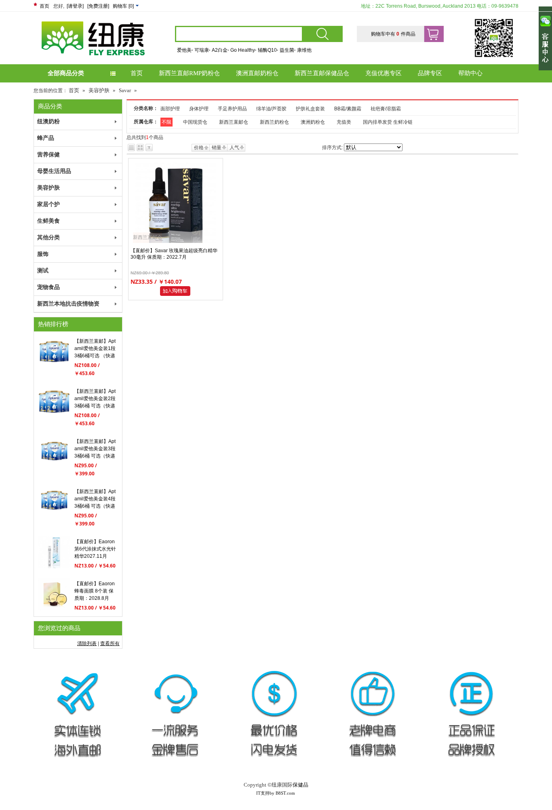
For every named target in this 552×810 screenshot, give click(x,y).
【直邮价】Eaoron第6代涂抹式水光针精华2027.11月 (95, 549)
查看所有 (110, 643)
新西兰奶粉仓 (274, 122)
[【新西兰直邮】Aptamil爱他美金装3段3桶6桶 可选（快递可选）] (54, 466)
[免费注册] (98, 6)
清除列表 (87, 643)
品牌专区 (430, 73)
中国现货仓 (195, 122)
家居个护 (48, 204)
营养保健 (48, 155)
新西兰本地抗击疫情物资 (68, 304)
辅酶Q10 (268, 50)
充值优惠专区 (383, 73)
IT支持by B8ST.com (275, 793)
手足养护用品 (232, 109)
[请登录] (75, 6)
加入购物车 (176, 291)
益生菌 (288, 50)
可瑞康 (202, 50)
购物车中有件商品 (393, 34)
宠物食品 (48, 287)
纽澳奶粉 (48, 121)
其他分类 (48, 237)
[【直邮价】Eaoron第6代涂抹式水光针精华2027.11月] (54, 567)
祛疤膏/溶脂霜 (386, 109)
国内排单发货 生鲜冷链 (388, 122)
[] (124, 6)
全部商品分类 (66, 73)
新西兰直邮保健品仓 (322, 73)
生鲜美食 (48, 221)
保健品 (300, 785)
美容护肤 (99, 90)
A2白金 (220, 50)
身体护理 (199, 109)
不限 (166, 122)
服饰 (42, 254)
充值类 (344, 122)
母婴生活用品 (54, 171)
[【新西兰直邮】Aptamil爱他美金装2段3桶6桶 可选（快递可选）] (54, 416)
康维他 (304, 50)
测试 (42, 271)
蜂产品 (45, 138)
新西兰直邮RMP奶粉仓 (189, 73)
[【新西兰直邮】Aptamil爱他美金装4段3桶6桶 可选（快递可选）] (54, 516)
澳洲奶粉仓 (313, 122)
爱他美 (185, 50)
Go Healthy (243, 50)
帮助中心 (470, 73)
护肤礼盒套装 (310, 109)
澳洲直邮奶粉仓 (257, 73)
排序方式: (332, 147)
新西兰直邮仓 (233, 122)
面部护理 (170, 109)
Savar (125, 90)
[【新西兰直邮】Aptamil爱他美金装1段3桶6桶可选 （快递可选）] (54, 366)
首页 (44, 6)
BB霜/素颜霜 (347, 109)
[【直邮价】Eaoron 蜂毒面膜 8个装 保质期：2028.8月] (54, 609)
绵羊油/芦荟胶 (271, 109)
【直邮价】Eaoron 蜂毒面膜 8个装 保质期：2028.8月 (94, 591)
